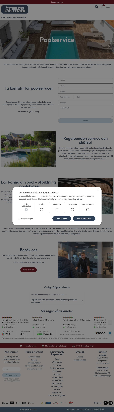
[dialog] (57, 206)
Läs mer (80, 199)
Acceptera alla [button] (84, 218)
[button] (26, 218)
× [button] (98, 190)
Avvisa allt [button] (62, 218)
